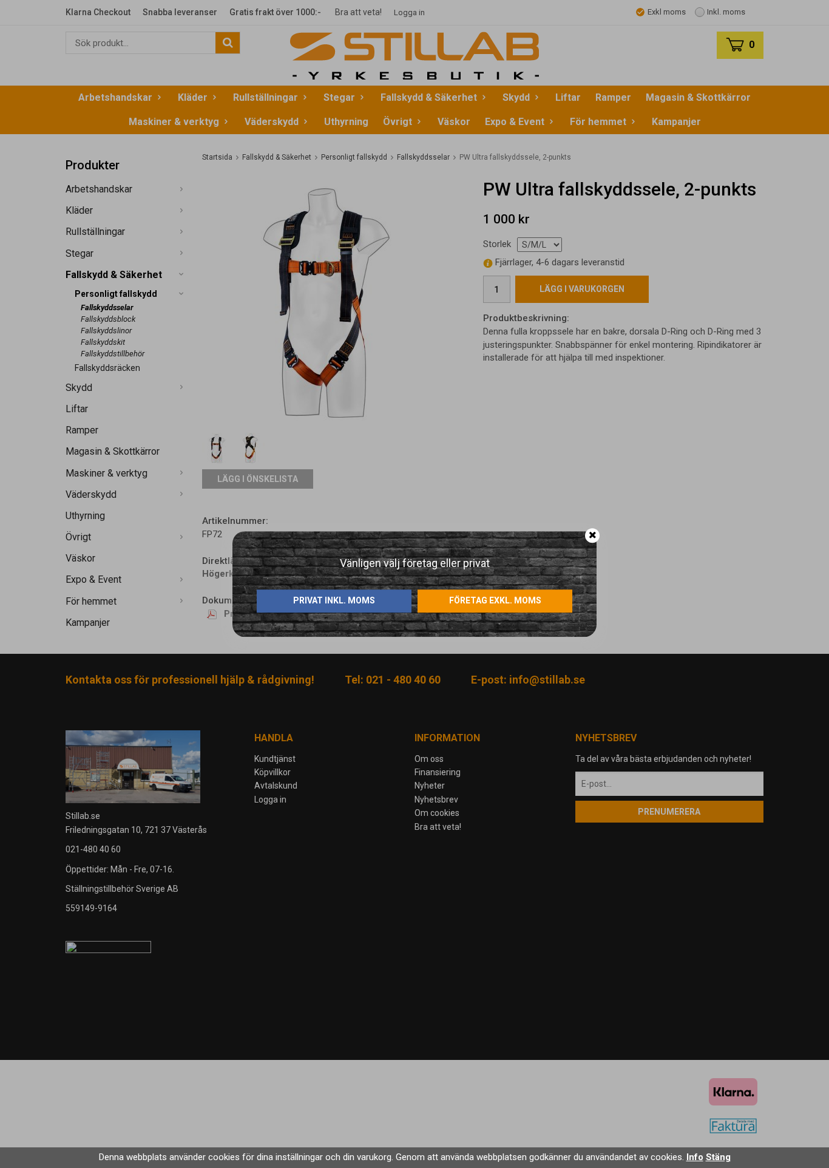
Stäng (718, 1157)
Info (694, 1157)
